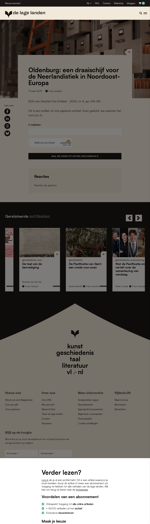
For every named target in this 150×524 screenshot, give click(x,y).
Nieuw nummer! (13, 3)
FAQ (97, 3)
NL (88, 3)
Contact (106, 3)
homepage (82, 489)
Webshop (118, 3)
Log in (45, 480)
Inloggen (131, 3)
